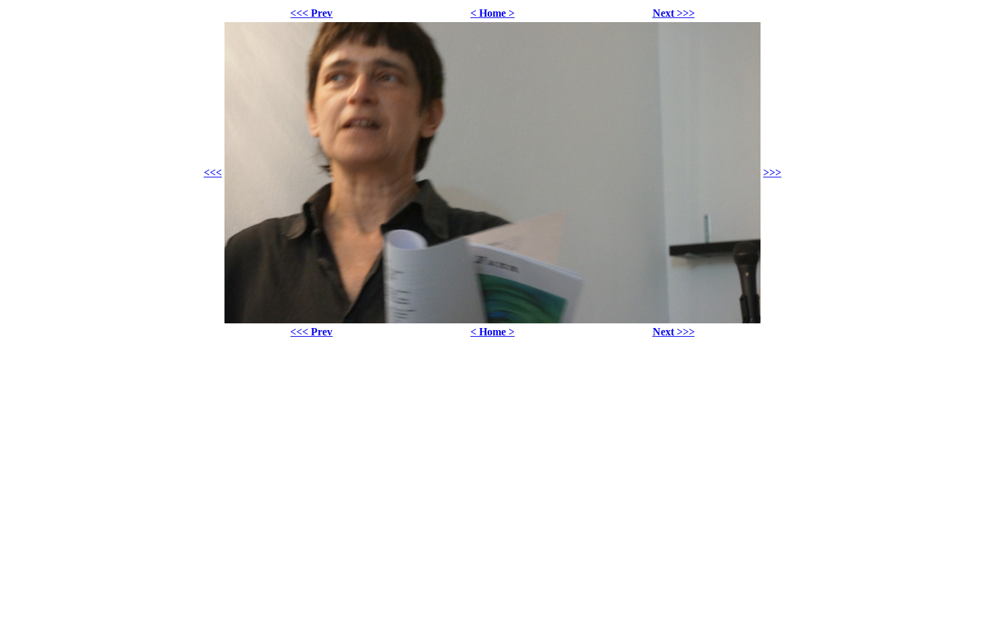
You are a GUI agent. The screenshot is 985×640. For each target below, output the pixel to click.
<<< (213, 172)
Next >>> (674, 13)
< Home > (492, 13)
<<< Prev (311, 13)
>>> (772, 172)
